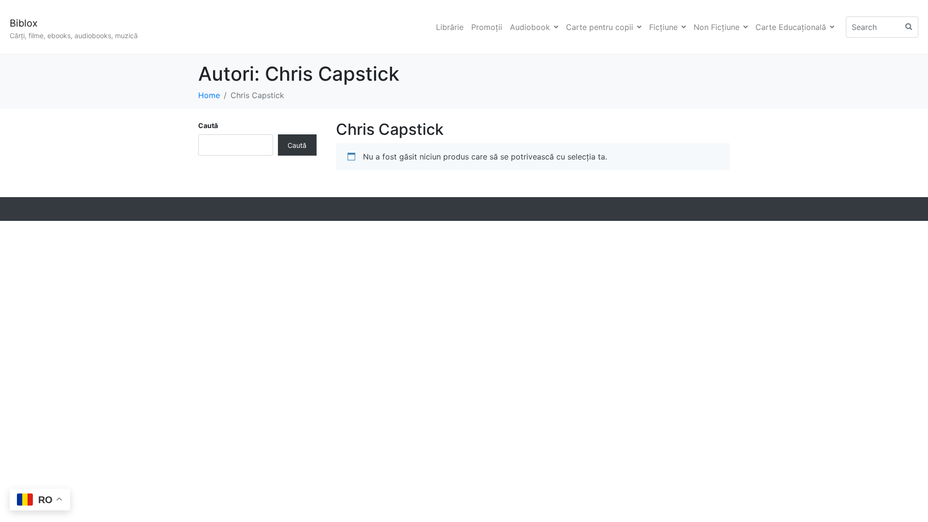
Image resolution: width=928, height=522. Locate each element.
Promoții (486, 27)
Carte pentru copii (599, 27)
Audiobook (530, 27)
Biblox (24, 23)
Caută (208, 125)
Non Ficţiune (717, 27)
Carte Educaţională (790, 27)
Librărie (450, 27)
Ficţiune (663, 27)
